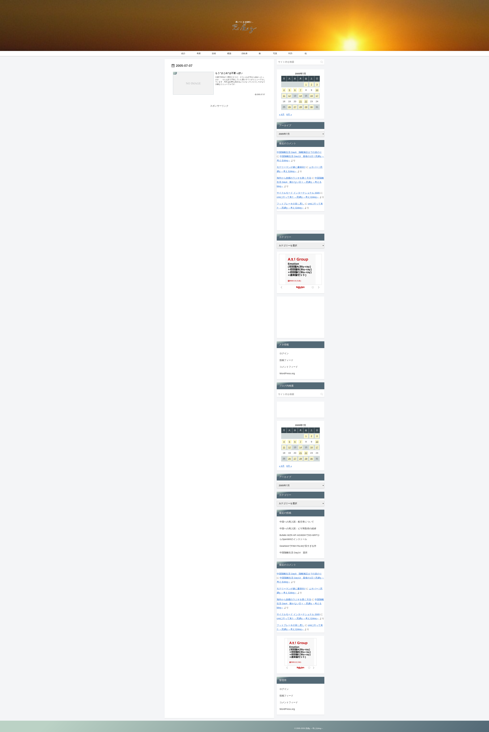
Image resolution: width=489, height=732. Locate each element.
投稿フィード (286, 360)
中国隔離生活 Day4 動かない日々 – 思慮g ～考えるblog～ (300, 182)
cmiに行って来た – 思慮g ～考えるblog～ (298, 197)
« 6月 (281, 114)
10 (317, 90)
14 (300, 96)
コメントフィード (289, 367)
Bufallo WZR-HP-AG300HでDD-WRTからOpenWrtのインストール (300, 537)
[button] (322, 62)
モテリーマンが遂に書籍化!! (291, 167)
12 (289, 96)
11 (284, 96)
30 (311, 107)
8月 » (289, 114)
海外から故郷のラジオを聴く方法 (294, 178)
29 (306, 107)
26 (289, 107)
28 (300, 107)
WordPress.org (287, 373)
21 (300, 101)
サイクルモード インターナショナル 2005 (298, 193)
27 (295, 107)
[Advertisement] (219, 126)
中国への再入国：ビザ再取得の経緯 (298, 528)
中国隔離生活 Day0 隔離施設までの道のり (299, 152)
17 (317, 96)
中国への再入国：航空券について (297, 521)
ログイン (284, 353)
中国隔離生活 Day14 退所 (293, 552)
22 (306, 101)
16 (311, 96)
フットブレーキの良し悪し (290, 203)
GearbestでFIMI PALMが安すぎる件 (298, 546)
